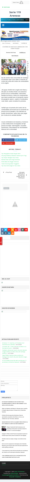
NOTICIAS (7, 7)
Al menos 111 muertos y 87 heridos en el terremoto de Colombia (13, 343)
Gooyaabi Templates (15, 476)
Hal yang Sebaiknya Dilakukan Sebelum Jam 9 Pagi (13, 155)
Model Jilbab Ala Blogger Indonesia (10, 161)
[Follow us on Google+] (9, 229)
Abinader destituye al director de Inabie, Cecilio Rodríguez (20, 175)
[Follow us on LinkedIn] (9, 233)
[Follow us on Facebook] (2, 229)
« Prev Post (8, 172)
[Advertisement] (15, 260)
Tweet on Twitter (22, 140)
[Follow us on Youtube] (16, 229)
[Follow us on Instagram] (2, 233)
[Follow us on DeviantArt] (22, 229)
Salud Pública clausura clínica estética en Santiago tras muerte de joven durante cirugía (14, 356)
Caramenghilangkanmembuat (10, 475)
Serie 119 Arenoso (15, 13)
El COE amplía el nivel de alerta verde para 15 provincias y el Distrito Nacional (14, 361)
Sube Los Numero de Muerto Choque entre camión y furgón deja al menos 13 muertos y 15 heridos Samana (14, 410)
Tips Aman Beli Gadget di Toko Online (10, 165)
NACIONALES (15, 55)
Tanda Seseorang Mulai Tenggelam (10, 163)
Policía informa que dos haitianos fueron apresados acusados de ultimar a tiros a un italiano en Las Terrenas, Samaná (13, 417)
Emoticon (6, 188)
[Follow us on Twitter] (5, 229)
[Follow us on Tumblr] (5, 233)
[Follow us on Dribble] (19, 229)
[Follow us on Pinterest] (26, 229)
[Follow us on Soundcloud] (12, 233)
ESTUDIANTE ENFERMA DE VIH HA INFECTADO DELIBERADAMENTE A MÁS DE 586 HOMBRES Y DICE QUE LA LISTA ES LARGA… (14, 403)
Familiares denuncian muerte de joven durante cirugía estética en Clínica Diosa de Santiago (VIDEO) (14, 351)
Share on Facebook (9, 140)
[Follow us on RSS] (12, 229)
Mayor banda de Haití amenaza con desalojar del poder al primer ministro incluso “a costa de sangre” (17, 428)
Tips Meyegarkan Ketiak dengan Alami (10, 153)
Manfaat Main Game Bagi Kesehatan (10, 159)
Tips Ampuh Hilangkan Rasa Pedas (10, 157)
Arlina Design (14, 473)
